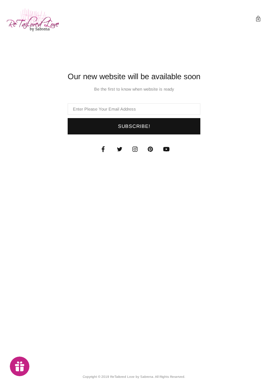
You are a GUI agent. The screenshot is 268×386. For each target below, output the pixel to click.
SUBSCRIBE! (134, 126)
